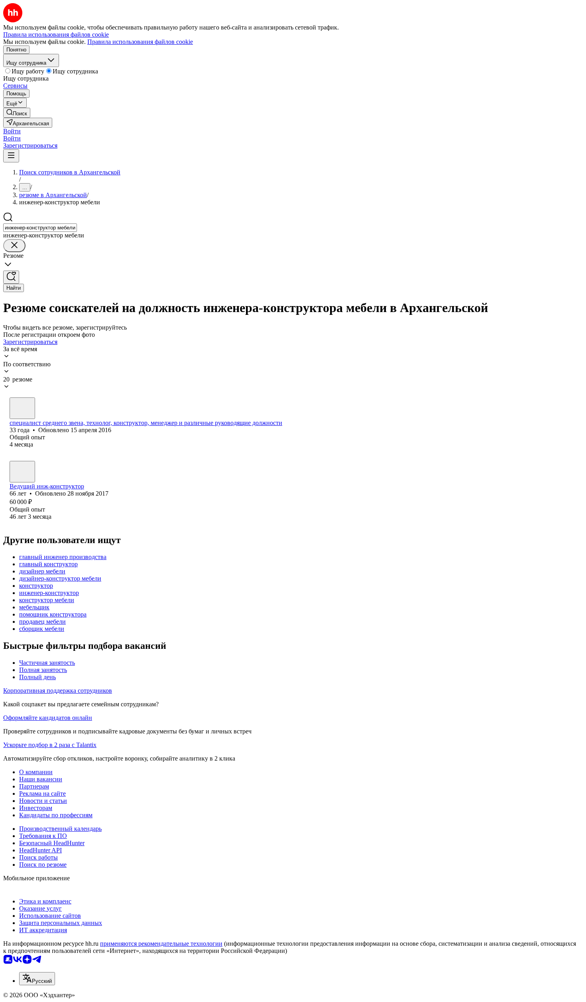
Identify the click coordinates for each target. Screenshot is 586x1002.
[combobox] (40, 227)
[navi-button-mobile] (11, 155)
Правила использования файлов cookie (140, 41)
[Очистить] (14, 245)
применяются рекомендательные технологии (161, 943)
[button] (12, 131)
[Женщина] (22, 408)
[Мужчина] (22, 471)
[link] (16, 113)
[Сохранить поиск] (11, 277)
